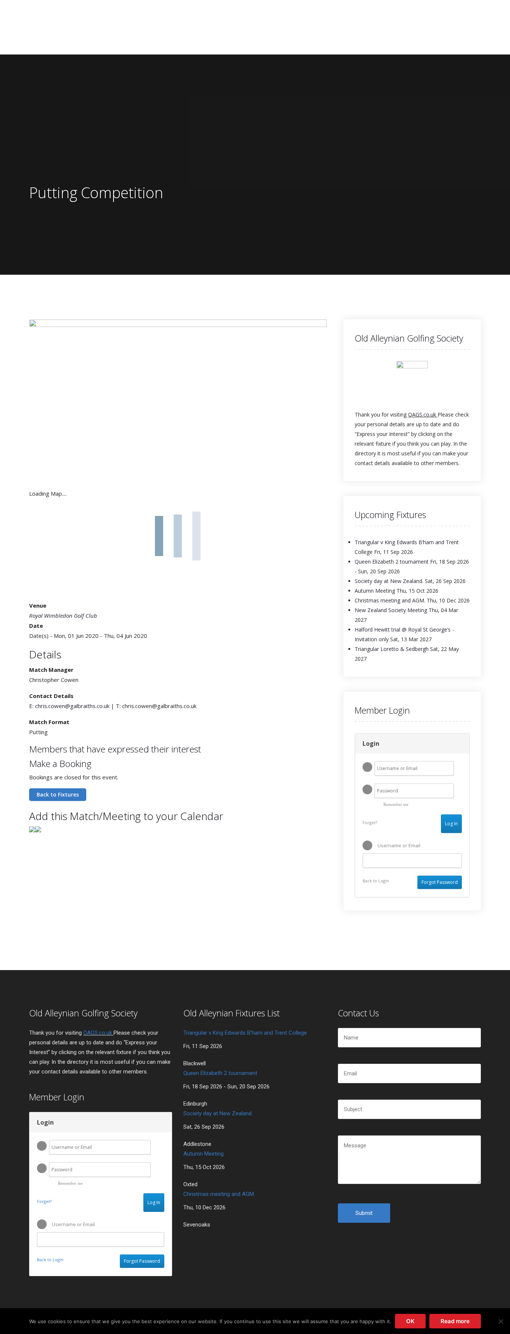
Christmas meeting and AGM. (390, 600)
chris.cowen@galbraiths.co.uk (72, 706)
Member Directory (326, 26)
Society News (226, 26)
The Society (116, 26)
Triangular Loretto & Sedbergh (392, 648)
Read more (455, 1321)
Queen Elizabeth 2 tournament (392, 561)
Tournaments (170, 26)
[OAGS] (49, 26)
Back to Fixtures (58, 794)
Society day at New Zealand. (389, 581)
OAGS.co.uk (422, 414)
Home (77, 26)
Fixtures (272, 26)
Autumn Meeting (375, 590)
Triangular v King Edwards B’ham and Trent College (245, 1032)
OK (410, 1321)
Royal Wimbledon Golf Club (63, 615)
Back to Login (376, 880)
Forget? (370, 822)
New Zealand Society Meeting (391, 610)
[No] (500, 1321)
